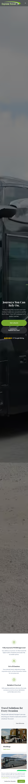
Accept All (21, 781)
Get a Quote (14, 323)
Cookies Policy (4, 777)
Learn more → (7, 749)
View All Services (20, 723)
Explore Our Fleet (14, 330)
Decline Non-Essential (9, 781)
